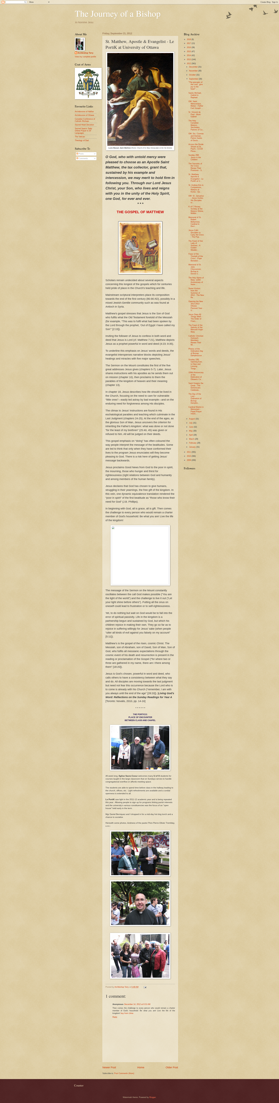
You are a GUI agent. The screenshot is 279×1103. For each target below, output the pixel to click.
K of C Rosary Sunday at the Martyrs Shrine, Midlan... (196, 210)
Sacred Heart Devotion (84, 125)
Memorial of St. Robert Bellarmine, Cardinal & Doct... (194, 221)
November (193, 71)
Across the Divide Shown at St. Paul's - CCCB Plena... (195, 147)
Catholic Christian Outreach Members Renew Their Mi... (195, 340)
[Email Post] (145, 987)
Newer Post (109, 1067)
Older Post (172, 1067)
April (191, 435)
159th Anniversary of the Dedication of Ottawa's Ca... (196, 375)
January (192, 447)
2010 (189, 456)
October (192, 75)
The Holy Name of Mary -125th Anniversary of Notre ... (196, 281)
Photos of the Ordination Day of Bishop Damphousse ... (196, 352)
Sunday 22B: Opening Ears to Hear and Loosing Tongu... (195, 364)
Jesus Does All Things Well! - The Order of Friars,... (195, 317)
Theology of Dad (82, 140)
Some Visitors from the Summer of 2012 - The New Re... (196, 293)
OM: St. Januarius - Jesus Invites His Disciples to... (196, 199)
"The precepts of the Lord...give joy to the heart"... (195, 85)
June (191, 427)
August (192, 419)
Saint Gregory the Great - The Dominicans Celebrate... (195, 386)
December (193, 67)
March (192, 439)
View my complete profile (85, 57)
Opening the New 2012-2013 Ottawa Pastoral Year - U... (195, 305)
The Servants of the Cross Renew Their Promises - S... (195, 167)
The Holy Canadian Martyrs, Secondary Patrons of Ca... (196, 125)
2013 (189, 59)
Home (140, 1067)
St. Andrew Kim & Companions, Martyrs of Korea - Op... (195, 188)
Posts (81, 154)
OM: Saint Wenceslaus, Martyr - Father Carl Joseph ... (195, 104)
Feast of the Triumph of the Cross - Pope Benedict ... (195, 257)
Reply (114, 1017)
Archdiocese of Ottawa (84, 115)
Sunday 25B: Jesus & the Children (194, 157)
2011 (189, 452)
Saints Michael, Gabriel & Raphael (195, 95)
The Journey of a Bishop (118, 13)
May (191, 431)
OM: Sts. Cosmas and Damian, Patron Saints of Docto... (196, 137)
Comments (83, 158)
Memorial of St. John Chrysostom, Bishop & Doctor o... (194, 269)
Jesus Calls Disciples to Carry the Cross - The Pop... (196, 233)
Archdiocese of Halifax (84, 111)
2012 (189, 63)
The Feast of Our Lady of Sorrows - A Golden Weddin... (195, 245)
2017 (189, 43)
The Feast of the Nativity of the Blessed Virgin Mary (195, 328)
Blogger (152, 1097)
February (193, 443)
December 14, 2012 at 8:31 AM (137, 1004)
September (194, 79)
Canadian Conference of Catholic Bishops (85, 120)
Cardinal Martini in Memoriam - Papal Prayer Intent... (196, 410)
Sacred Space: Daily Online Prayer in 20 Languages (83, 130)
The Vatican (80, 137)
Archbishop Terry (85, 53)
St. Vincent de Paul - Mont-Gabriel (194, 114)
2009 (189, 460)
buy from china (127, 1013)
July (191, 423)
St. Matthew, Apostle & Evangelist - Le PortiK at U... (195, 177)
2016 (189, 47)
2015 (189, 51)
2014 (189, 55)
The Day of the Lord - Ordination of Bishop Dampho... (194, 398)
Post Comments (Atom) (124, 1073)
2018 (189, 39)
